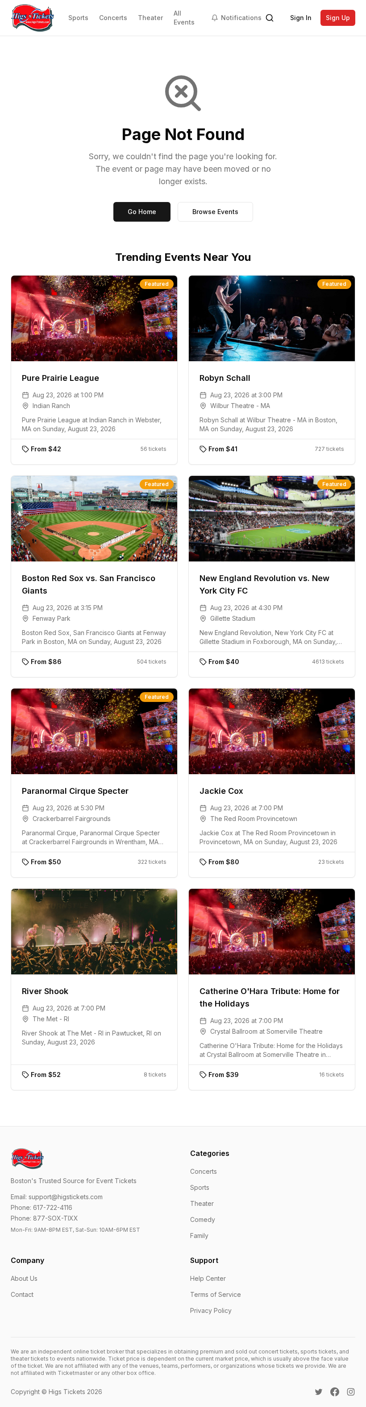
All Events (184, 17)
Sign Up (338, 17)
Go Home (142, 211)
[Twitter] (318, 1391)
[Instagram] (350, 1391)
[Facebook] (334, 1391)
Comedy (202, 1219)
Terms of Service (215, 1294)
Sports (78, 17)
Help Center (208, 1278)
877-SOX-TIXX (55, 1218)
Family (199, 1235)
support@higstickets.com (66, 1197)
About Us (24, 1278)
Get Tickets (101, 318)
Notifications (241, 17)
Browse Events (215, 211)
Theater (150, 17)
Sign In (301, 17)
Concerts (113, 17)
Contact (22, 1294)
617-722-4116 (52, 1207)
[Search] (270, 18)
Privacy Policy (211, 1310)
